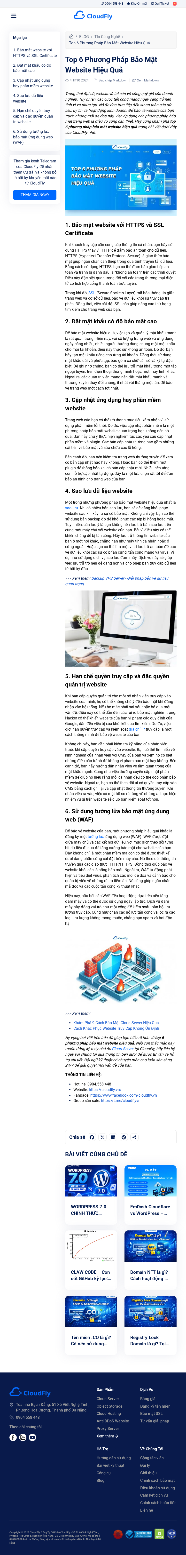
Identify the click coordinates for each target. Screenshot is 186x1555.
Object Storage (110, 1406)
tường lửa (96, 836)
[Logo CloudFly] (93, 15)
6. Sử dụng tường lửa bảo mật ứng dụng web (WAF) (33, 137)
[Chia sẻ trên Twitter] (102, 1137)
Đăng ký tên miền (155, 1406)
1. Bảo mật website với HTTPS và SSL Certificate (35, 53)
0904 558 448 (114, 3)
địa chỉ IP (137, 729)
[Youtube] (22, 1439)
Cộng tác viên (152, 1458)
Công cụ (104, 1473)
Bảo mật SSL (151, 1413)
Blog (100, 1480)
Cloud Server (122, 1048)
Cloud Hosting (109, 1413)
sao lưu (71, 508)
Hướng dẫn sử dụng (114, 1458)
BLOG (84, 36)
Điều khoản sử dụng (157, 1488)
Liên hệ (146, 1510)
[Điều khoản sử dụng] (118, 1538)
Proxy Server (108, 1428)
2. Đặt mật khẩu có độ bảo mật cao (32, 68)
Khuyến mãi (139, 3)
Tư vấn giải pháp (154, 1421)
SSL (91, 293)
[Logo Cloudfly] (30, 1395)
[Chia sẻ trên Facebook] (92, 1137)
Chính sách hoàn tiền (158, 1502)
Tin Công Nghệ (107, 36)
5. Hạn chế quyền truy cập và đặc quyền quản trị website (33, 116)
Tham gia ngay (35, 194)
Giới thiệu (148, 1473)
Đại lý (145, 1465)
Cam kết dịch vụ (154, 1495)
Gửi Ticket (162, 3)
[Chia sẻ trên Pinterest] (124, 1137)
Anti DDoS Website (113, 1421)
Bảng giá (147, 1398)
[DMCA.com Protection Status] (159, 1538)
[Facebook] (13, 1439)
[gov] (138, 1537)
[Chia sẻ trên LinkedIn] (113, 1137)
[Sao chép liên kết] (134, 1137)
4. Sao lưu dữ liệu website (28, 98)
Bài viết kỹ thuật (110, 1465)
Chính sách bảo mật (157, 1480)
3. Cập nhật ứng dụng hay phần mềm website (33, 83)
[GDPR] (172, 1538)
